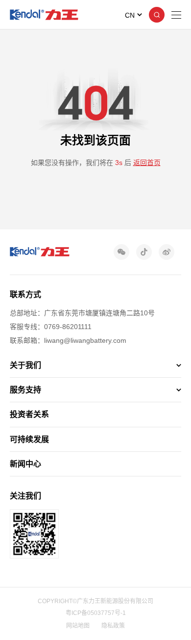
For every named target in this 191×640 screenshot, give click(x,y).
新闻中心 (25, 464)
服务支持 (25, 390)
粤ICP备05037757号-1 (96, 613)
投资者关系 (29, 414)
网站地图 (78, 625)
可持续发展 (29, 439)
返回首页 (147, 163)
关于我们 (25, 365)
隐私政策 (113, 625)
